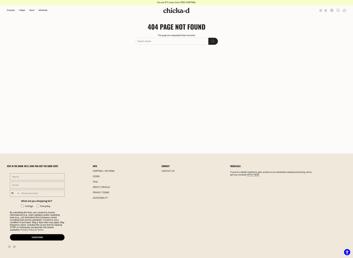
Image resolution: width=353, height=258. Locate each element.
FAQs (95, 181)
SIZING (96, 176)
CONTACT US (168, 171)
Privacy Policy (28, 230)
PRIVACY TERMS (101, 192)
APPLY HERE (253, 174)
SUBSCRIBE (37, 237)
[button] (11, 10)
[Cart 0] (344, 10)
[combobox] (15, 193)
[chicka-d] (176, 10)
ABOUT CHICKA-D (101, 187)
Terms (40, 230)
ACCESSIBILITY (100, 198)
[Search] (213, 41)
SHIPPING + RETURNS (104, 171)
